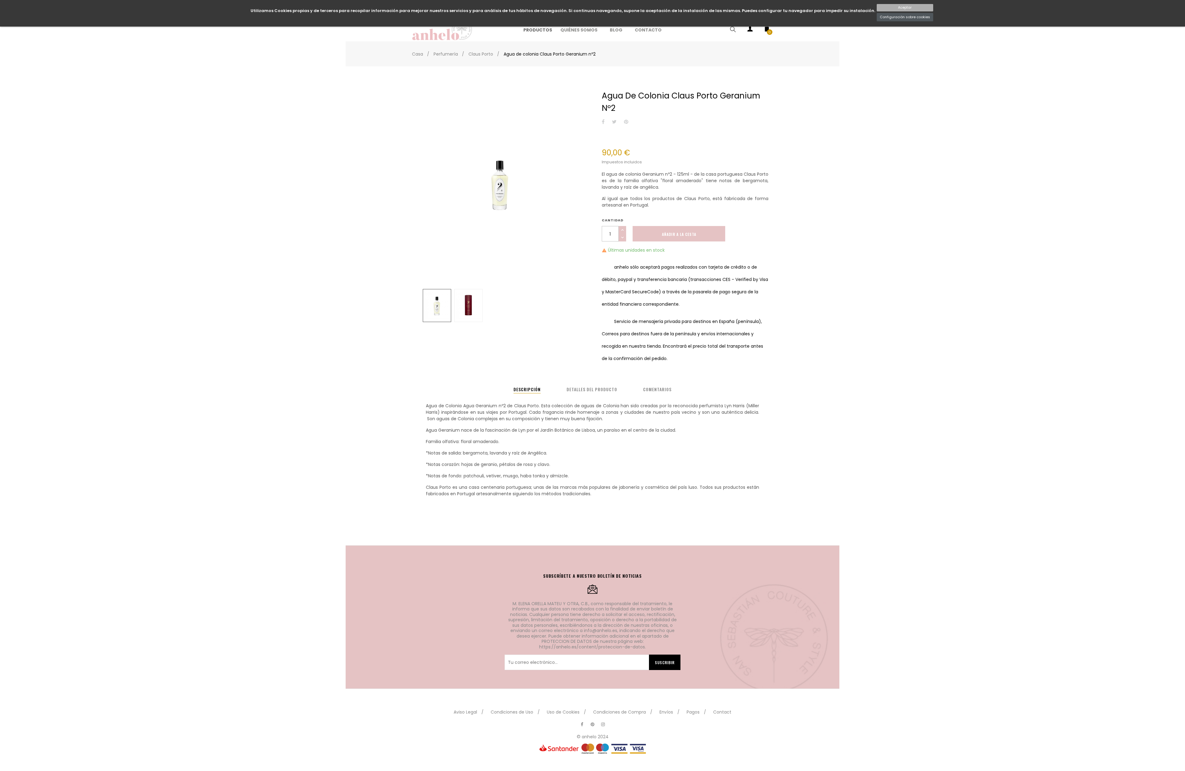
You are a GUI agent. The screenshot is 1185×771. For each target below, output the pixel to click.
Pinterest (626, 122)
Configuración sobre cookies (905, 17)
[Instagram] (603, 724)
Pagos (693, 712)
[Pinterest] (592, 724)
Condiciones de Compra (619, 712)
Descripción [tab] (527, 389)
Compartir (603, 122)
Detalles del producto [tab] (592, 389)
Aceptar (905, 7)
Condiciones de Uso (512, 712)
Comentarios (657, 389)
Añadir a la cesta (679, 234)
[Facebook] (582, 724)
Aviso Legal (465, 712)
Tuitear (614, 122)
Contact (722, 712)
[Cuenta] (750, 30)
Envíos (666, 712)
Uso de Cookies (563, 712)
